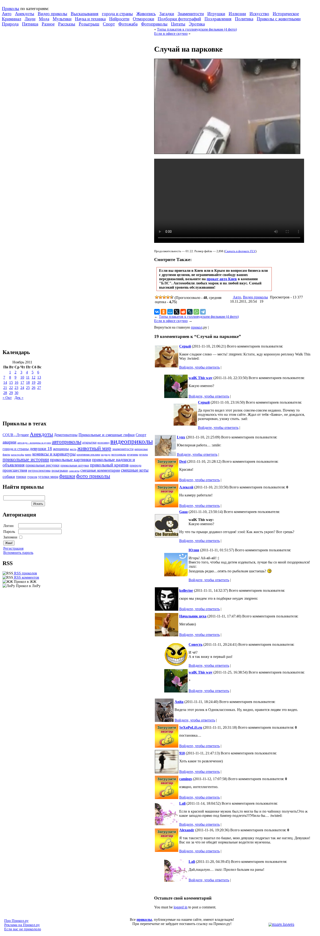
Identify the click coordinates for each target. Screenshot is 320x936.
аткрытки (89, 442)
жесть (73, 449)
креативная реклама (88, 454)
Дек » (19, 398)
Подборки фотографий (179, 18)
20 (39, 382)
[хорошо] (168, 297)
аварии (9, 442)
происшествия (15, 470)
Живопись (146, 13)
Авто (6, 13)
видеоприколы (131, 441)
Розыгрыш (89, 24)
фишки (67, 476)
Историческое (286, 13)
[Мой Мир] (170, 312)
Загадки (166, 13)
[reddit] (183, 312)
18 (28, 382)
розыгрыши (60, 470)
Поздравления (218, 18)
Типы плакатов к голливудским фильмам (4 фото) (197, 29)
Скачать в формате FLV (240, 251)
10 (22, 377)
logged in (180, 907)
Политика (244, 18)
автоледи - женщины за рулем (34, 442)
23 (16, 388)
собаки (9, 476)
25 (28, 388)
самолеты (74, 470)
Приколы (10, 8)
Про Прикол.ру (16, 921)
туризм (32, 477)
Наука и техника (90, 18)
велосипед (103, 442)
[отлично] (172, 297)
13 (39, 377)
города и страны (117, 13)
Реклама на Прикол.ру (22, 925)
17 (22, 382)
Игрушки (216, 13)
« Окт (7, 398)
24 (22, 388)
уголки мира (48, 477)
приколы (144, 920)
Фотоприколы (154, 24)
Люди (30, 18)
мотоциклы (118, 454)
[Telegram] (203, 312)
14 (5, 382)
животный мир (94, 448)
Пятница (30, 24)
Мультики (62, 18)
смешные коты (135, 470)
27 (39, 388)
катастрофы (17, 454)
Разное (48, 24)
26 (33, 388)
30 (16, 393)
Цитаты (178, 24)
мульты (143, 454)
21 (5, 388)
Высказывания (84, 13)
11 (28, 377)
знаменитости (123, 449)
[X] (176, 312)
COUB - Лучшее (16, 435)
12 (33, 377)
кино (28, 454)
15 (11, 382)
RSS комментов (26, 577)
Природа (10, 24)
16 (16, 382)
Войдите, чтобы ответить (199, 367)
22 (11, 388)
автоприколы (66, 442)
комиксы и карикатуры (54, 454)
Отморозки (143, 18)
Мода (44, 18)
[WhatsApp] (196, 312)
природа (135, 465)
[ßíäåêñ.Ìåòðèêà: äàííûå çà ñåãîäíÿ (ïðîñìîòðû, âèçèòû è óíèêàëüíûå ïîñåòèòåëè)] (281, 925)
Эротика (197, 24)
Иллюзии (237, 13)
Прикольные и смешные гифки (106, 434)
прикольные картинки (70, 459)
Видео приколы (52, 13)
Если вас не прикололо (22, 929)
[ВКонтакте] (157, 312)
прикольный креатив (109, 465)
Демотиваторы (66, 435)
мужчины (132, 454)
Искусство (259, 13)
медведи (105, 454)
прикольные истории (26, 459)
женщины (61, 449)
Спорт (109, 24)
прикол (196, 327)
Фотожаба (128, 24)
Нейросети (119, 18)
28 (5, 393)
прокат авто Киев (222, 279)
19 (33, 382)
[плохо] (160, 297)
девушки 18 (41, 448)
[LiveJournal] (190, 312)
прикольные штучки (74, 465)
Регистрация (13, 548)
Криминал (11, 18)
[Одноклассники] (163, 312)
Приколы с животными (279, 18)
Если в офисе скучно (171, 34)
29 (11, 393)
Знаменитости (191, 13)
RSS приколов (25, 573)
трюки (21, 477)
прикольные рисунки (43, 465)
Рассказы (66, 24)
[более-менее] (164, 297)
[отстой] (157, 297)
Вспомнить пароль (18, 553)
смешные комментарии (100, 470)
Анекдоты (24, 13)
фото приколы (93, 476)
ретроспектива (39, 470)
